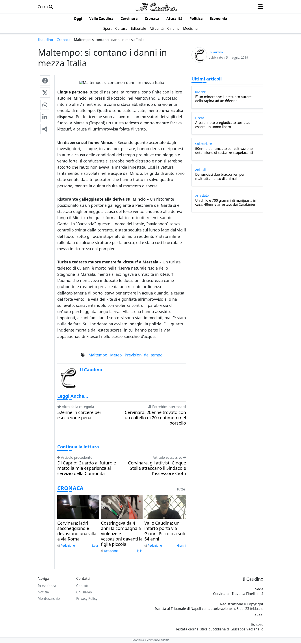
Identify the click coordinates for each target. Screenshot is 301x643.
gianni (181, 546)
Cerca (43, 6)
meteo (116, 355)
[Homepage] (156, 6)
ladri (95, 546)
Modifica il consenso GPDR (150, 640)
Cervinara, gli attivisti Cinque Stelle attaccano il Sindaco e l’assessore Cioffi (157, 468)
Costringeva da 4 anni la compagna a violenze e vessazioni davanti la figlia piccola (122, 533)
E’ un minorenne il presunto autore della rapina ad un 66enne (223, 99)
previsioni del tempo (144, 355)
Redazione (68, 546)
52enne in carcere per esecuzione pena (79, 415)
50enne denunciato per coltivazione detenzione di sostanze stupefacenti (224, 151)
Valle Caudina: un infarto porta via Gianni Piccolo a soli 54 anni (164, 531)
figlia (139, 551)
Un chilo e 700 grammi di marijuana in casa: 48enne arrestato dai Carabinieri (225, 203)
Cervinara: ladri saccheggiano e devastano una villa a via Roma (76, 531)
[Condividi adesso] (44, 129)
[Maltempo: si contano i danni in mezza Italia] (45, 80)
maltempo (98, 355)
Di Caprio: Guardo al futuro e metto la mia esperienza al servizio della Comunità (86, 468)
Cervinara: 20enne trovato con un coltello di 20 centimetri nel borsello (155, 418)
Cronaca (64, 39)
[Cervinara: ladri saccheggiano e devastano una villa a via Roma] (78, 506)
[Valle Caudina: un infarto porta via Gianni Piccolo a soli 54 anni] (165, 506)
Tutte (181, 489)
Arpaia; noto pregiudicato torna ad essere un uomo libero (222, 125)
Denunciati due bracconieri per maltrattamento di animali (220, 177)
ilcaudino (45, 39)
